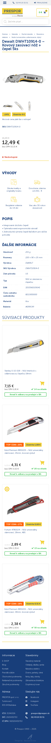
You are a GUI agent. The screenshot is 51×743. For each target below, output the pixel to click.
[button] (5, 2)
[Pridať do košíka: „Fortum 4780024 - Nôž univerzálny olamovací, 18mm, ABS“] (42, 542)
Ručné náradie (27, 34)
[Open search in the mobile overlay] (25, 21)
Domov (5, 34)
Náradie (15, 34)
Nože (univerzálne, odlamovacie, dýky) (26, 37)
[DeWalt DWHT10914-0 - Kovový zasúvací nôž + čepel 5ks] (24, 78)
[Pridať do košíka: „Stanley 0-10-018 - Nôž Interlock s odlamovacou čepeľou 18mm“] (42, 383)
